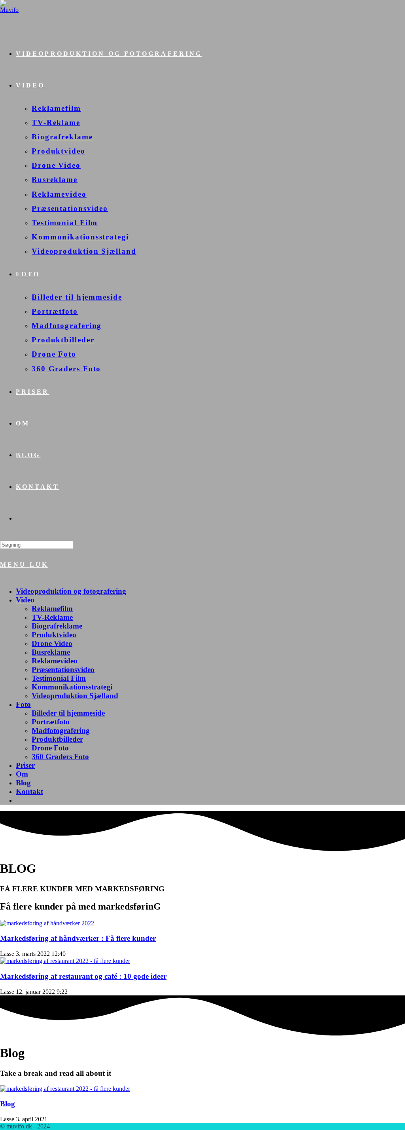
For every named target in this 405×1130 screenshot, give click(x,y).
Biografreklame (57, 626)
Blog (23, 783)
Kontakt (29, 791)
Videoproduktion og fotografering (71, 591)
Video (25, 600)
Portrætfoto (51, 722)
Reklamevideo (55, 661)
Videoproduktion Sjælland (75, 695)
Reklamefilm (52, 608)
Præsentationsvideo (63, 669)
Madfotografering (61, 730)
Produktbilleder (57, 739)
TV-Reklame (52, 617)
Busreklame (51, 652)
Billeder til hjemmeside (68, 713)
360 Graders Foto (60, 756)
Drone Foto (50, 748)
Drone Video (52, 643)
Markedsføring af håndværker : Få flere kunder (78, 938)
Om (22, 774)
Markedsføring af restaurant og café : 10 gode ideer (83, 976)
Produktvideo (54, 635)
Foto (23, 704)
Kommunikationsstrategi (72, 687)
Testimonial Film (59, 678)
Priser (25, 765)
